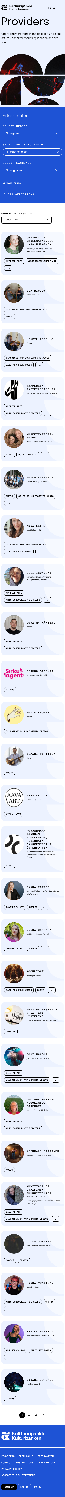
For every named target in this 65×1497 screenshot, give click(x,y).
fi (49, 8)
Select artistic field (23, 144)
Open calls (26, 1456)
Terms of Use (46, 1462)
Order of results (16, 213)
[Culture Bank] (23, 1446)
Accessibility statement (18, 1475)
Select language (17, 163)
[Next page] (43, 1415)
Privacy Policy (11, 1469)
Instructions (24, 1462)
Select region (15, 126)
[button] (21, 194)
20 (35, 1416)
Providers (8, 1456)
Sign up (9, 1487)
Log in (24, 1487)
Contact (6, 1462)
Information (46, 1456)
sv (54, 8)
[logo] (18, 8)
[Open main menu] (61, 8)
